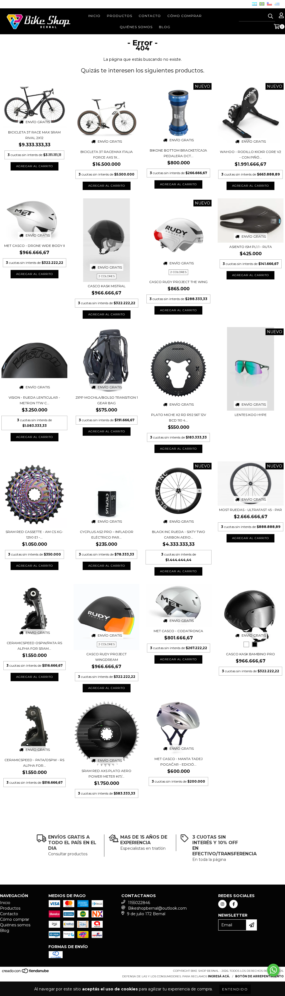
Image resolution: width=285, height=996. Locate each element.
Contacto (150, 16)
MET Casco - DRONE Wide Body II (34, 245)
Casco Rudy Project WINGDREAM (106, 657)
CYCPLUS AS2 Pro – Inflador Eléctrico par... (106, 534)
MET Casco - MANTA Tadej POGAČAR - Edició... (178, 761)
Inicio (94, 16)
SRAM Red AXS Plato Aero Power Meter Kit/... (106, 773)
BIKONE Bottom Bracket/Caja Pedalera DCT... (178, 153)
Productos (119, 16)
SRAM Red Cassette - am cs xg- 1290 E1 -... (34, 534)
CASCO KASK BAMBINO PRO (250, 654)
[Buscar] (270, 16)
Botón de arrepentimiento (259, 976)
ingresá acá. (219, 976)
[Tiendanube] (25, 973)
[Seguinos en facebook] (233, 904)
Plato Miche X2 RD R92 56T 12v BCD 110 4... (178, 417)
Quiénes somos (136, 27)
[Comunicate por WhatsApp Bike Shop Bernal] (273, 970)
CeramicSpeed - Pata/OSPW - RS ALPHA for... (34, 763)
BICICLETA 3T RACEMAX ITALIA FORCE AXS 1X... (106, 154)
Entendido (235, 989)
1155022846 (139, 902)
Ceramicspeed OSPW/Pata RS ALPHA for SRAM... (34, 646)
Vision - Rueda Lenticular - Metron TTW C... (34, 400)
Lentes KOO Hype (251, 415)
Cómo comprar (184, 16)
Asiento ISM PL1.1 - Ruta (250, 247)
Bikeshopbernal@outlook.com (157, 908)
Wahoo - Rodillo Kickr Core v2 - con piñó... (250, 154)
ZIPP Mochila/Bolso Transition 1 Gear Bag (106, 400)
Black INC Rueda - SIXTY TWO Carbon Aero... (178, 534)
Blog (164, 27)
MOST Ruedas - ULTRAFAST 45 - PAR (250, 510)
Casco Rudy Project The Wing (178, 282)
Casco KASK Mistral (107, 286)
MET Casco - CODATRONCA (178, 631)
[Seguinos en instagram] (222, 904)
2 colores (107, 276)
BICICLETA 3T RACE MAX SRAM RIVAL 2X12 (34, 135)
